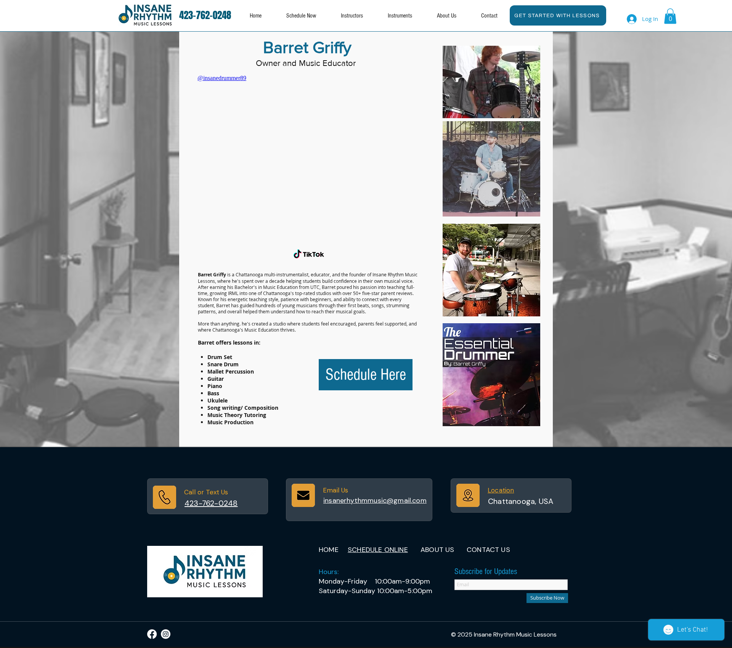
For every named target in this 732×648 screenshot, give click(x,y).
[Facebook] (152, 634)
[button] (399, 15)
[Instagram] (165, 634)
